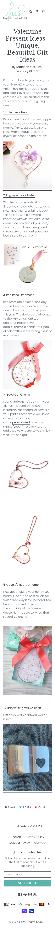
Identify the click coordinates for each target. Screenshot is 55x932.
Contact (40, 843)
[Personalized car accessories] (23, 578)
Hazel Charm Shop (31, 922)
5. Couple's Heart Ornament (22, 585)
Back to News (29, 825)
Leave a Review (20, 843)
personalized (21, 422)
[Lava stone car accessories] (27, 507)
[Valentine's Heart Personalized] (27, 188)
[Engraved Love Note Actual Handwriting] (27, 288)
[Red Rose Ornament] (27, 388)
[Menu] (50, 11)
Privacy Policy (34, 837)
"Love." (17, 427)
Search (16, 837)
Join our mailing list (27, 852)
